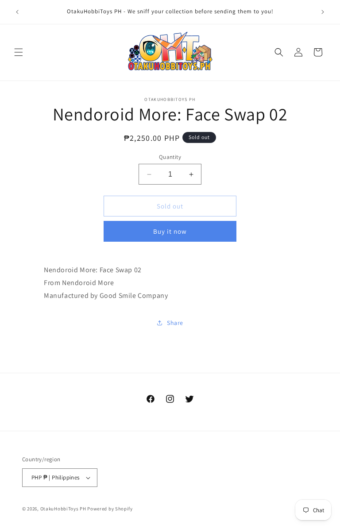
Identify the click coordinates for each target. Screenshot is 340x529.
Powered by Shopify (110, 509)
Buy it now (170, 231)
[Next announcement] (322, 12)
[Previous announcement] (17, 12)
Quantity (170, 157)
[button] (18, 52)
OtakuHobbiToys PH (63, 509)
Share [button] (175, 323)
